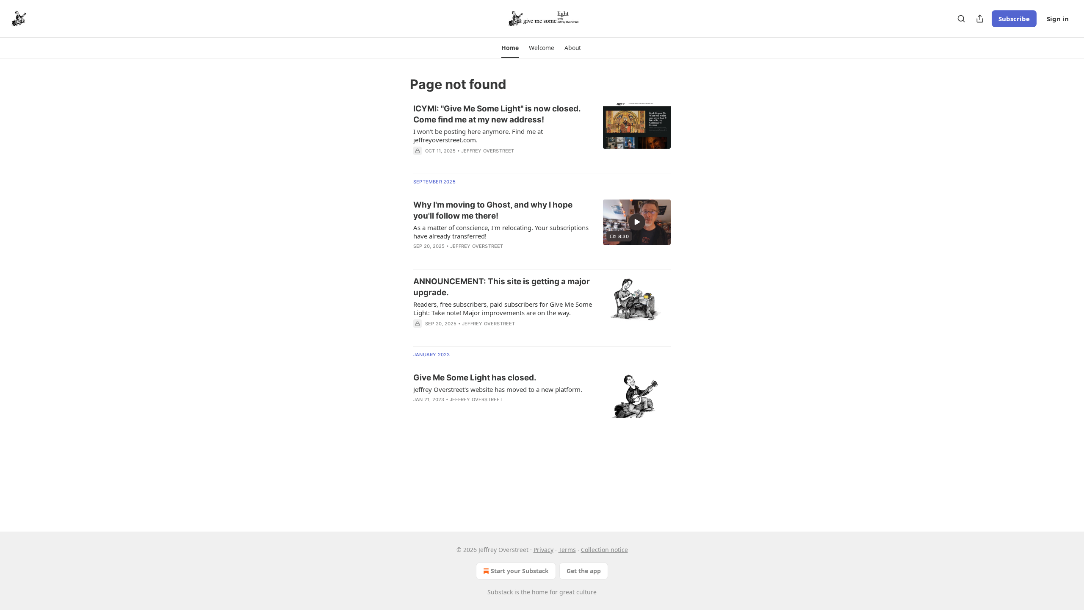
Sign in (1058, 18)
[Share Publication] (979, 18)
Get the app (584, 571)
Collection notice (604, 550)
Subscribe (1014, 18)
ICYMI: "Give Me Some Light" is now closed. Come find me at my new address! (497, 114)
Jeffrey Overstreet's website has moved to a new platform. (497, 389)
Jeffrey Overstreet (487, 151)
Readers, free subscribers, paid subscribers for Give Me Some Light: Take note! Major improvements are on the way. (502, 308)
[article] (542, 135)
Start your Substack (520, 571)
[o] (636, 222)
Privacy (543, 550)
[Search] (961, 18)
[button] (510, 48)
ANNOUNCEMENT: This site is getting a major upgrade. (501, 287)
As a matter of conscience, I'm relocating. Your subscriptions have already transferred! (501, 231)
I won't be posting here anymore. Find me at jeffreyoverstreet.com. (478, 135)
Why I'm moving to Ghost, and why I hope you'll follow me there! (492, 210)
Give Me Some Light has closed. (474, 378)
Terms (567, 550)
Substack (500, 592)
